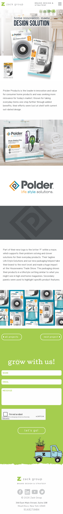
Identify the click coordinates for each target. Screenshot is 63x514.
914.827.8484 (31, 509)
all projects (11, 337)
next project (51, 337)
